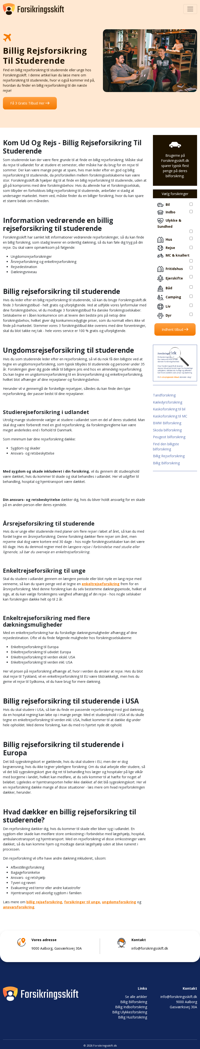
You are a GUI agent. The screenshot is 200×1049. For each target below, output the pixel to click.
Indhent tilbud (173, 329)
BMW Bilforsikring (167, 423)
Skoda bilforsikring (167, 430)
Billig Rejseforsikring (169, 456)
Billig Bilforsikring (166, 463)
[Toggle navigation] (190, 9)
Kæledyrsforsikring (167, 402)
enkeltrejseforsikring (101, 584)
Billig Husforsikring (132, 1017)
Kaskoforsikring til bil (169, 409)
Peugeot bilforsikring (169, 437)
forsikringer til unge (82, 902)
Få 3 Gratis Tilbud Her (27, 103)
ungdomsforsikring (119, 902)
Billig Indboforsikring (131, 1007)
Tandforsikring (164, 395)
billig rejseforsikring (44, 902)
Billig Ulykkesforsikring (129, 1012)
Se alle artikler (136, 996)
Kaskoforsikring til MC (170, 416)
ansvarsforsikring (18, 907)
